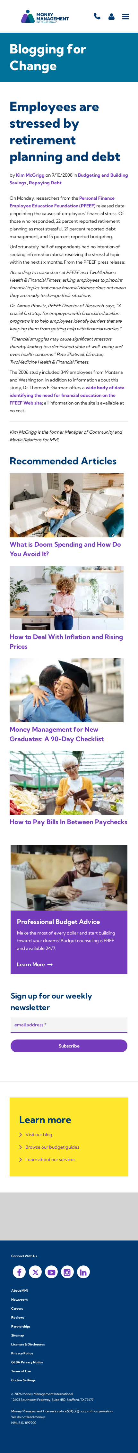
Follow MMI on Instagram (67, 1271)
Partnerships (20, 1326)
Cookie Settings (23, 1380)
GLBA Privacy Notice (27, 1362)
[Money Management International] (45, 16)
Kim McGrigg (31, 175)
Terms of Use (21, 1371)
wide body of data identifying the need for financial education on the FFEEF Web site (67, 395)
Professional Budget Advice (58, 922)
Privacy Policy (22, 1353)
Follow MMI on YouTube (51, 1271)
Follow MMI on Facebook (19, 1271)
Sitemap (17, 1335)
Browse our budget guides (52, 1147)
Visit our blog (38, 1134)
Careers (17, 1308)
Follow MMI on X (35, 1271)
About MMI (19, 1290)
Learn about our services (50, 1159)
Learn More (31, 964)
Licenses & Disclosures (28, 1344)
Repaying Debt (45, 183)
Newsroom (19, 1299)
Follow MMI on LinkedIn (83, 1271)
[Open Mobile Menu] (126, 16)
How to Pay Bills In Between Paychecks (68, 822)
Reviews (17, 1317)
